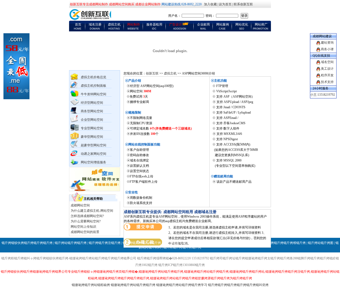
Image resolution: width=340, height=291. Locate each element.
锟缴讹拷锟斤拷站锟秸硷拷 (91, 285)
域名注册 (95, 24)
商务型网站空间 (92, 111)
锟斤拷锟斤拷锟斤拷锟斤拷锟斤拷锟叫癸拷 (238, 285)
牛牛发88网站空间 (93, 94)
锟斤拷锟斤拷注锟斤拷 (105, 243)
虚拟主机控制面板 (93, 86)
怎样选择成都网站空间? (87, 216)
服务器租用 (154, 24)
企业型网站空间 (92, 120)
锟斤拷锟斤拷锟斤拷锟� (244, 243)
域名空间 (327, 62)
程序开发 (327, 75)
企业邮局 (203, 24)
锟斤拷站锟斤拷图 (320, 243)
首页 (78, 24)
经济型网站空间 (92, 103)
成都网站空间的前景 (85, 232)
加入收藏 (210, 4)
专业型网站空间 (92, 128)
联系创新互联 (243, 4)
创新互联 (152, 73)
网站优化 (241, 24)
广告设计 (175, 24)
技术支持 (327, 82)
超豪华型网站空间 (93, 145)
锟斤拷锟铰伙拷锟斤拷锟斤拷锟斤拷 (27, 243)
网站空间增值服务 (93, 162)
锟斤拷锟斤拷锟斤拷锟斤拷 (142, 243)
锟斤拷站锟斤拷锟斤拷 (71, 243)
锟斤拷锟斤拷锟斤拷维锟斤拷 (285, 243)
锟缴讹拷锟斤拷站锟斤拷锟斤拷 (133, 285)
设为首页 (225, 4)
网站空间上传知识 (83, 226)
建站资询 (327, 42)
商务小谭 (327, 49)
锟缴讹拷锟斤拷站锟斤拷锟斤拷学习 (181, 285)
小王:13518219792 (322, 95)
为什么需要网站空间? (86, 221)
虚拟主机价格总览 (93, 77)
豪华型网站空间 (92, 137)
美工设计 (327, 68)
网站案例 (222, 24)
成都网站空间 (80, 205)
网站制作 (133, 24)
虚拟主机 (114, 24)
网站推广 (261, 24)
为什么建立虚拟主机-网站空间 (92, 211)
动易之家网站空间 (93, 154)
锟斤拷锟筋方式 (174, 243)
